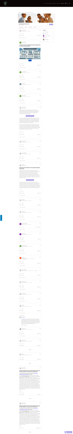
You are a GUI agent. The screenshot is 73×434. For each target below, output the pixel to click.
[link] (21, 27)
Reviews (1, 218)
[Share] (40, 30)
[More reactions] (23, 33)
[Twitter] (61, 3)
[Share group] (53, 24)
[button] (69, 3)
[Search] (47, 24)
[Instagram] (62, 3)
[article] (30, 34)
